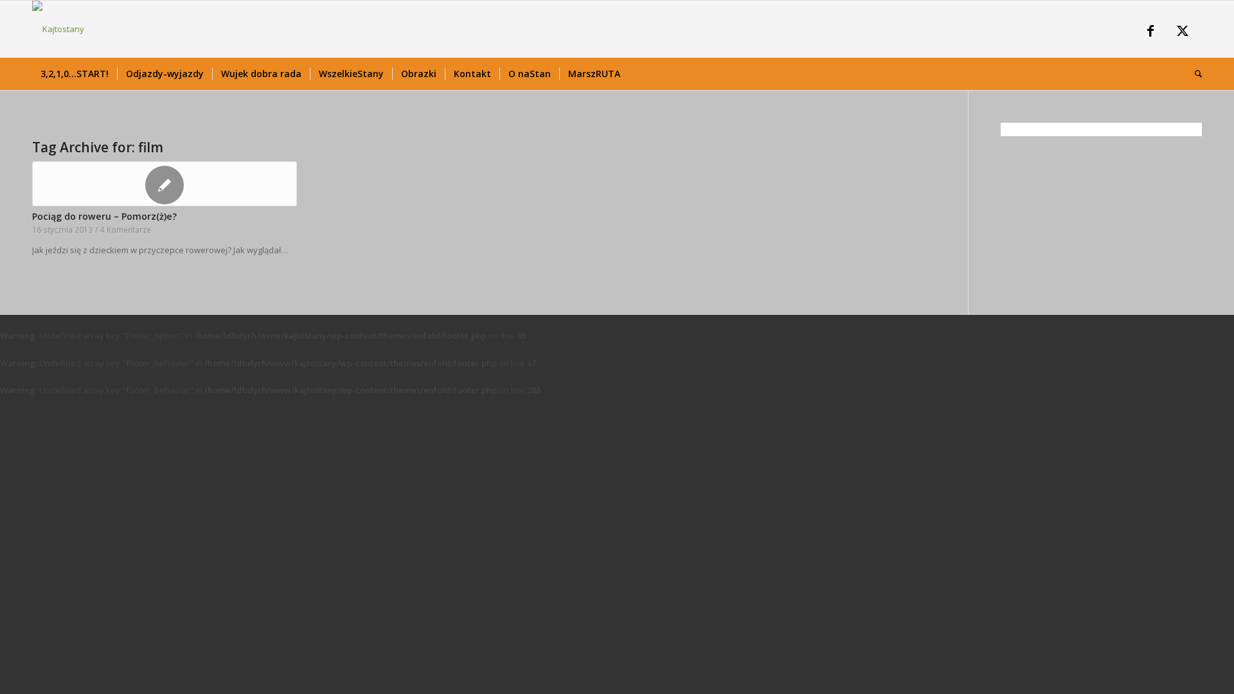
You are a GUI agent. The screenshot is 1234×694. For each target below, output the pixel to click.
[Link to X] (1182, 32)
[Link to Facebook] (1150, 32)
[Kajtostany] (58, 29)
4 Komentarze (125, 229)
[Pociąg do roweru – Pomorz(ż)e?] (164, 183)
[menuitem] (74, 74)
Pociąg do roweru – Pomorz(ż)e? (104, 216)
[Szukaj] (1194, 74)
